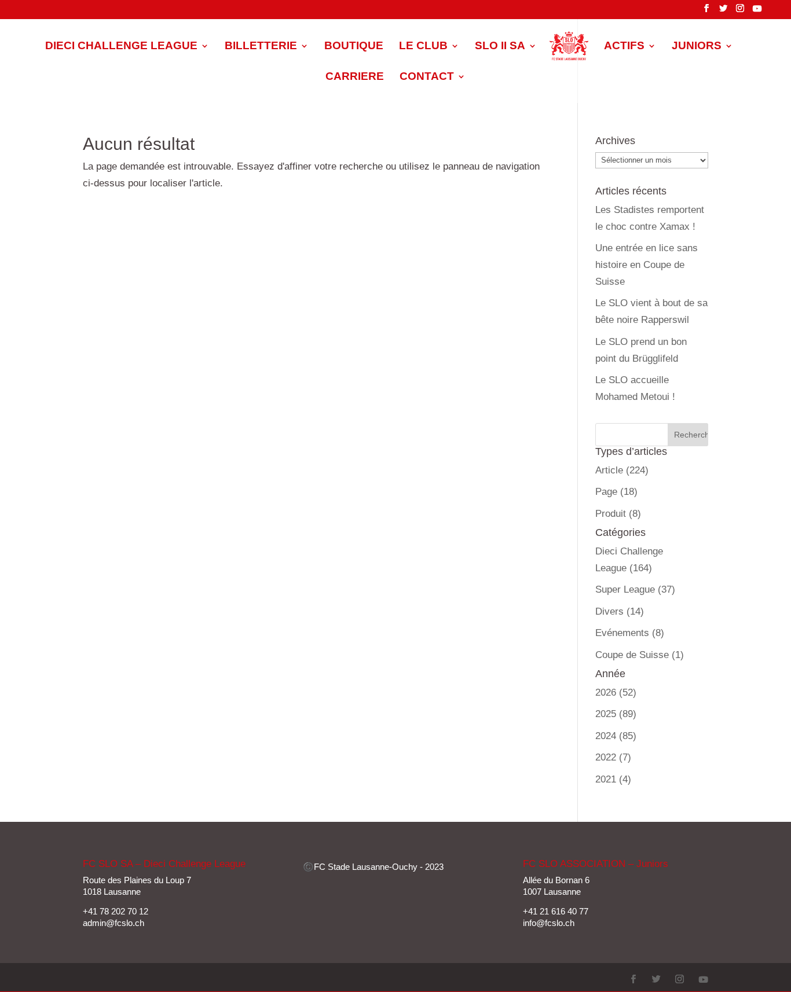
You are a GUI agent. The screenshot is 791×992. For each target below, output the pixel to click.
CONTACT (427, 77)
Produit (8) (618, 513)
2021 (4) (613, 779)
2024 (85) (615, 735)
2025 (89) (615, 713)
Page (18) (616, 491)
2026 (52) (615, 692)
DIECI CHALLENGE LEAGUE (121, 47)
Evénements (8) (629, 632)
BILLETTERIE (261, 47)
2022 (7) (613, 757)
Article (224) (622, 470)
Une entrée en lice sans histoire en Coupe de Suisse (646, 265)
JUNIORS (697, 47)
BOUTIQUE (353, 47)
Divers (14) (619, 611)
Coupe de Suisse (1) (639, 654)
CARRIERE (354, 77)
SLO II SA (500, 47)
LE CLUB (423, 47)
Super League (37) (635, 589)
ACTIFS (624, 47)
